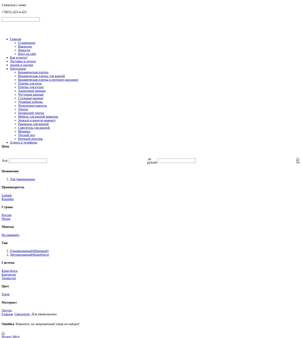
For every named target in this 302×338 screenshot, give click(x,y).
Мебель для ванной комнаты (38, 116)
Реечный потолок (30, 138)
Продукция (18, 68)
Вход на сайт (27, 54)
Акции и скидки (21, 65)
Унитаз (23, 109)
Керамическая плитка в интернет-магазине (48, 79)
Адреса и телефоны (23, 142)
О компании (26, 43)
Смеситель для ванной (34, 127)
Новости (24, 50)
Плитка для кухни (31, 87)
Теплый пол (26, 135)
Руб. (5, 160)
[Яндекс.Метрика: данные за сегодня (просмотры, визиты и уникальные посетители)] (11, 335)
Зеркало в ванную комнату (37, 120)
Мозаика (24, 131)
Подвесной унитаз (31, 113)
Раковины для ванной (33, 124)
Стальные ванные (30, 98)
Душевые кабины (30, 102)
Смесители (22, 314)
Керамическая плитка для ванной (41, 76)
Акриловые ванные (32, 90)
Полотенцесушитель (32, 105)
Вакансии (25, 46)
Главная (15, 39)
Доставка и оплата (23, 61)
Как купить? (18, 57)
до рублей (152, 160)
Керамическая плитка (33, 72)
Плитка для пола (29, 83)
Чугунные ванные (31, 94)
